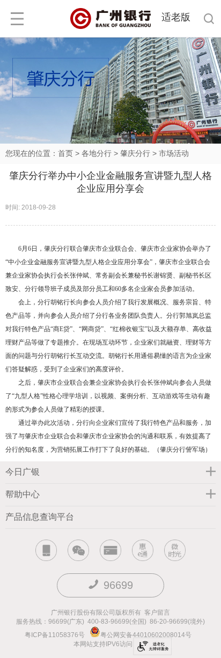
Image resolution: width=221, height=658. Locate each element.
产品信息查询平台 (39, 516)
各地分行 (97, 153)
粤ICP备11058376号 (55, 635)
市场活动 (174, 153)
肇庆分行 (135, 153)
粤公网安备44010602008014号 (146, 635)
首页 (65, 153)
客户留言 (157, 612)
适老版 (175, 17)
